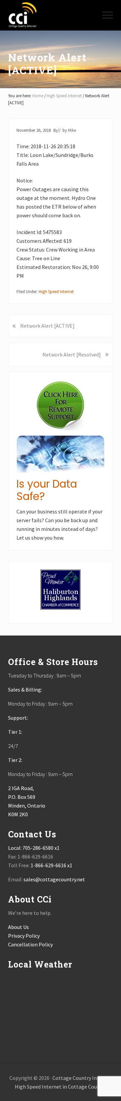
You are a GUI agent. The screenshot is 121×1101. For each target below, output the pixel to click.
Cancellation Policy (30, 944)
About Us (18, 927)
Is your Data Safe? (46, 490)
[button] (107, 15)
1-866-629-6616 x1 (51, 865)
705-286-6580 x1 (41, 847)
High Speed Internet (56, 291)
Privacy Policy (24, 935)
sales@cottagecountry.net (54, 879)
